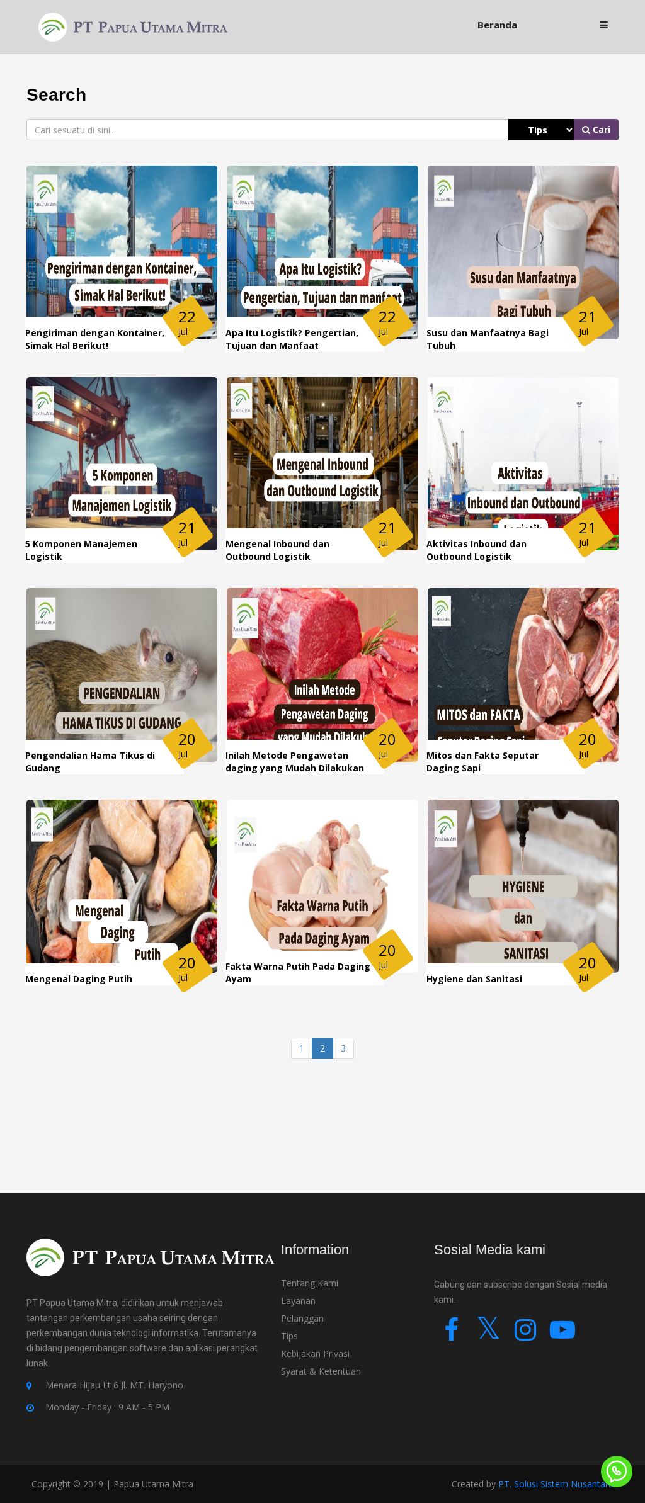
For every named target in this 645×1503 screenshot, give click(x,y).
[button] (603, 24)
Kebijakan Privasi (315, 1353)
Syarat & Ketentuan (321, 1371)
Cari (600, 129)
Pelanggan (302, 1318)
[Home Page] (132, 26)
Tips (289, 1336)
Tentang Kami (309, 1283)
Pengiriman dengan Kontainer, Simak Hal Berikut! (94, 339)
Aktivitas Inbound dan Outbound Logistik (476, 550)
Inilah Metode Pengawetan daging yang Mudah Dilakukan (294, 761)
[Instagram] (525, 1335)
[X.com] (488, 1335)
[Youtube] (562, 1335)
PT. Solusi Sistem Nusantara (556, 1484)
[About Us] (150, 1266)
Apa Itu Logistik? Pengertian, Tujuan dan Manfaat (291, 339)
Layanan (298, 1301)
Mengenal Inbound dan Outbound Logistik (277, 550)
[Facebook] (451, 1335)
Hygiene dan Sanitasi (474, 979)
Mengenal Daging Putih (78, 979)
